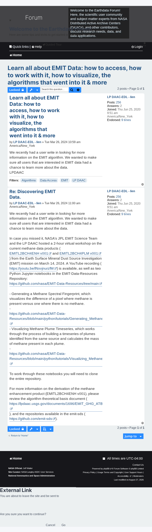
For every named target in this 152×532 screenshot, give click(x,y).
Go (63, 525)
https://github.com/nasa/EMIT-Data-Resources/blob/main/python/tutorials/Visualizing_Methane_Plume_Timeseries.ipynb (76, 356)
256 (118, 102)
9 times (126, 120)
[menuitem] (104, 458)
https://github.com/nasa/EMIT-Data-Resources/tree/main (54, 284)
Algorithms (29, 180)
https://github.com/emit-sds (30, 419)
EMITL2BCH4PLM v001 (79, 253)
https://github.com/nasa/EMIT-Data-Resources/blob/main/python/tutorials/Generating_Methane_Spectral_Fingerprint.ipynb (78, 316)
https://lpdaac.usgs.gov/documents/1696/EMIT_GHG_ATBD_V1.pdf (63, 404)
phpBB (106, 469)
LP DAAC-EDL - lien (121, 97)
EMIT (64, 180)
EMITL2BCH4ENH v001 (28, 253)
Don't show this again (21, 47)
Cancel (50, 525)
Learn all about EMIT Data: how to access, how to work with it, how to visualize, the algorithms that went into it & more (74, 75)
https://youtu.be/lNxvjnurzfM (31, 268)
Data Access (48, 180)
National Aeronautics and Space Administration (31, 476)
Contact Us (138, 465)
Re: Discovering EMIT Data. (32, 194)
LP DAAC (79, 180)
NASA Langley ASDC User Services (37, 472)
